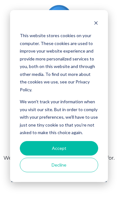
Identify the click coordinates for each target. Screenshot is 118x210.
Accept (59, 148)
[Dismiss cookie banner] (96, 24)
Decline (59, 164)
